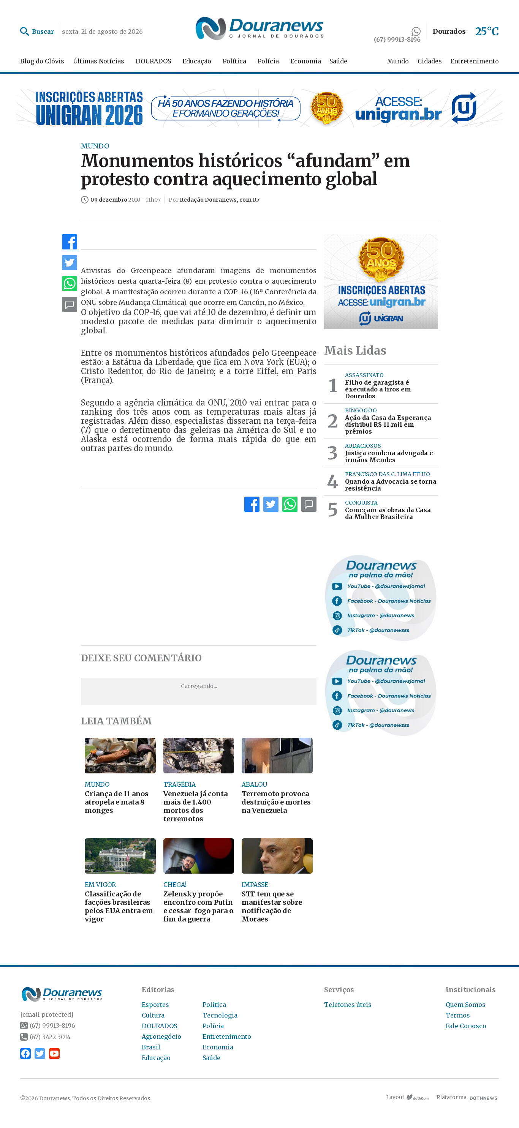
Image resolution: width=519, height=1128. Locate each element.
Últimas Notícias (98, 61)
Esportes (155, 1004)
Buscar (43, 31)
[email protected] (46, 1014)
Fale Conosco (466, 1026)
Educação (196, 61)
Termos (458, 1015)
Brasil (151, 1047)
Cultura (153, 1015)
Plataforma (452, 1097)
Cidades (430, 61)
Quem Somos (466, 1004)
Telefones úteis (348, 1004)
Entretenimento (474, 61)
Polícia (268, 61)
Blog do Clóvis (42, 61)
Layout (395, 1097)
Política (234, 61)
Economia (305, 61)
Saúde (338, 61)
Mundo (398, 61)
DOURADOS (153, 61)
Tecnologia (220, 1015)
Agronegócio (161, 1036)
